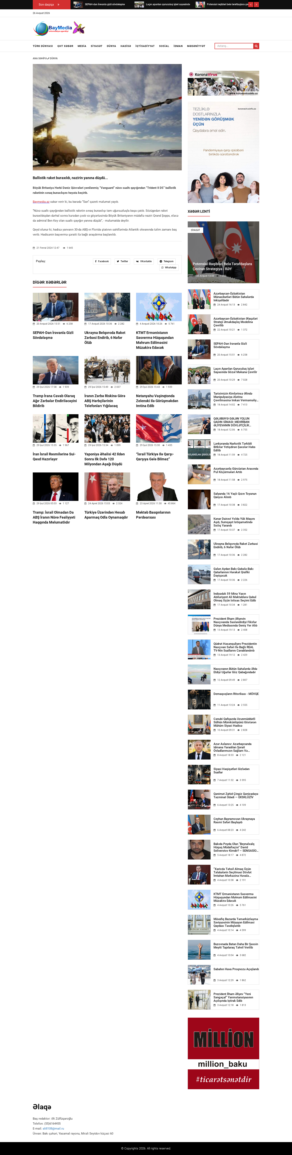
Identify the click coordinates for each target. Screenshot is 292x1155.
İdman (178, 46)
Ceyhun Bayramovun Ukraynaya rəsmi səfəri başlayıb (234, 820)
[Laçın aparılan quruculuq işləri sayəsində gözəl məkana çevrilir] (139, 4)
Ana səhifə (40, 58)
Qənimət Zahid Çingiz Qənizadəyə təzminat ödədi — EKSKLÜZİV (236, 795)
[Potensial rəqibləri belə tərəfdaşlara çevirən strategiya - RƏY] (200, 4)
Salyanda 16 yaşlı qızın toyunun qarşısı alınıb (235, 495)
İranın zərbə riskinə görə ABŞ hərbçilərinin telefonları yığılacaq (104, 401)
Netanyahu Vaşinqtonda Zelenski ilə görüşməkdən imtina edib (157, 401)
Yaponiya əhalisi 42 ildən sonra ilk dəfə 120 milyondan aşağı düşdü (104, 459)
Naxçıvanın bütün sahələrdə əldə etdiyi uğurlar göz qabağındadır (235, 670)
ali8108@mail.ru (53, 1128)
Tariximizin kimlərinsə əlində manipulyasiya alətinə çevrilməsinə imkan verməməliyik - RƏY (236, 397)
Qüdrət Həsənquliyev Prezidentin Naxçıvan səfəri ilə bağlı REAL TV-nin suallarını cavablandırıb (235, 647)
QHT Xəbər (65, 46)
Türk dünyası (43, 46)
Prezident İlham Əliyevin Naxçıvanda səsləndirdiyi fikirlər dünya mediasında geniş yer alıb (235, 622)
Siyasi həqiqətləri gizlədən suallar (231, 770)
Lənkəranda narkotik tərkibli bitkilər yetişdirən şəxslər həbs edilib (234, 447)
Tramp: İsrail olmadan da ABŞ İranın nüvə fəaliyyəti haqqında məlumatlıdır (54, 517)
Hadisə (126, 46)
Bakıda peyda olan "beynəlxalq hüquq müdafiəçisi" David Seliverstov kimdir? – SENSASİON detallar (236, 847)
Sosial (164, 46)
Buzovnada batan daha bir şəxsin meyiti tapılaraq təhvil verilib (236, 946)
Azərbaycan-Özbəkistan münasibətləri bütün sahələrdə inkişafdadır (234, 297)
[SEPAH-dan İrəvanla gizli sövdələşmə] (78, 4)
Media (82, 46)
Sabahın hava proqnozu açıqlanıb (236, 969)
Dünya (111, 46)
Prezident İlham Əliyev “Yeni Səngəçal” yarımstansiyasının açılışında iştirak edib (233, 997)
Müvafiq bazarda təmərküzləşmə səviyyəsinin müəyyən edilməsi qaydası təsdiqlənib (236, 922)
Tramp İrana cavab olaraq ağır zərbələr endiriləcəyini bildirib (55, 401)
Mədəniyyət (196, 46)
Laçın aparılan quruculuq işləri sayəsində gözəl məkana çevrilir (235, 370)
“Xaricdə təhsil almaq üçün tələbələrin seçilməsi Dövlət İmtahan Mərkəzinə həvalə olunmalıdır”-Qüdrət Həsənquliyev (236, 872)
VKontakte (146, 261)
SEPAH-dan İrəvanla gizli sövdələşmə (230, 345)
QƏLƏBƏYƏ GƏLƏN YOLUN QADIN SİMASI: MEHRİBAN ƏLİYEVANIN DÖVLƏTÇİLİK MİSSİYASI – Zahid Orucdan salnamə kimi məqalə (232, 422)
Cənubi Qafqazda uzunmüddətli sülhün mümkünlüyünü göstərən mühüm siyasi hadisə (235, 722)
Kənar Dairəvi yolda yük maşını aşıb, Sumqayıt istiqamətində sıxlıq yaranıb (234, 522)
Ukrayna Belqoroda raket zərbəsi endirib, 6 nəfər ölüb (104, 338)
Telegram (168, 261)
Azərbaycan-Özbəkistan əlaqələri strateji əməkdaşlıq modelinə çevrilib (236, 322)
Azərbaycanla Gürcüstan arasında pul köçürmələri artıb (236, 470)
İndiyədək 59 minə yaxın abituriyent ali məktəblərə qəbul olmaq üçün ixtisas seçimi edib (235, 597)
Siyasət (96, 46)
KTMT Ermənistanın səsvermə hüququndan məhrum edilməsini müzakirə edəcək (235, 897)
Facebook (103, 261)
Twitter (124, 261)
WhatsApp (170, 267)
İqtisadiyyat (145, 46)
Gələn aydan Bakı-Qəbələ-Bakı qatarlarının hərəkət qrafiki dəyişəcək (233, 572)
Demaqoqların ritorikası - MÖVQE (236, 694)
